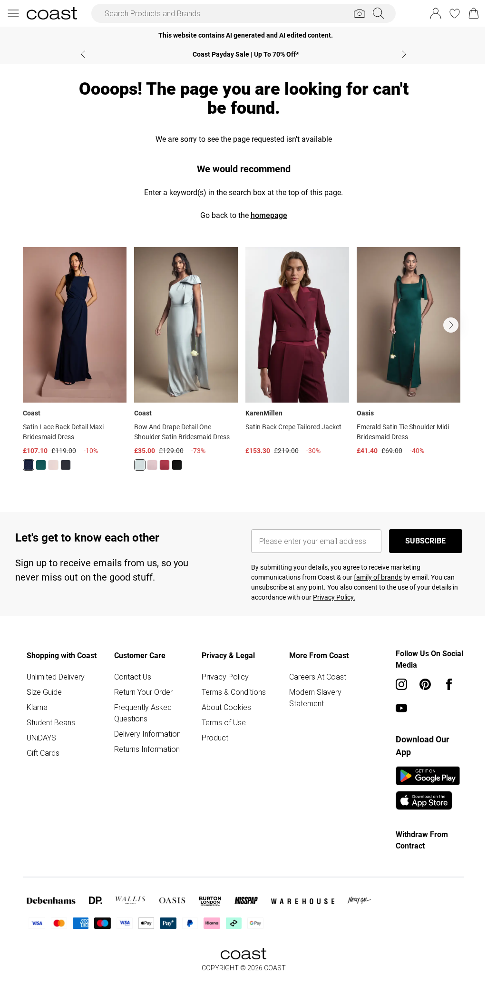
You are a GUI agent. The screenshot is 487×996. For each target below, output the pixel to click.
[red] (164, 465)
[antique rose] (152, 465)
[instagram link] (401, 684)
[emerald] (41, 465)
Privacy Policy (225, 676)
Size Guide (44, 692)
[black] (65, 465)
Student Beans (51, 722)
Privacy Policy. (334, 597)
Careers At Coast (317, 676)
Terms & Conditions (234, 692)
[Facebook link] (449, 684)
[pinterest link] (425, 684)
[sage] (140, 465)
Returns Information (147, 749)
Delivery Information (147, 734)
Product (215, 737)
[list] (243, 364)
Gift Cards (43, 753)
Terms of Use (224, 722)
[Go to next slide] (450, 325)
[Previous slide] (83, 54)
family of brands (378, 577)
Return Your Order (143, 692)
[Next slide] (404, 54)
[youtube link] (401, 708)
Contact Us (132, 676)
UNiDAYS (41, 737)
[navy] (28, 465)
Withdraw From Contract (422, 840)
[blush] (53, 465)
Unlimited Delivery (56, 676)
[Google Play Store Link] (428, 775)
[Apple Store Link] (428, 800)
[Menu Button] (13, 13)
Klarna (37, 707)
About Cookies (226, 707)
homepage (269, 215)
